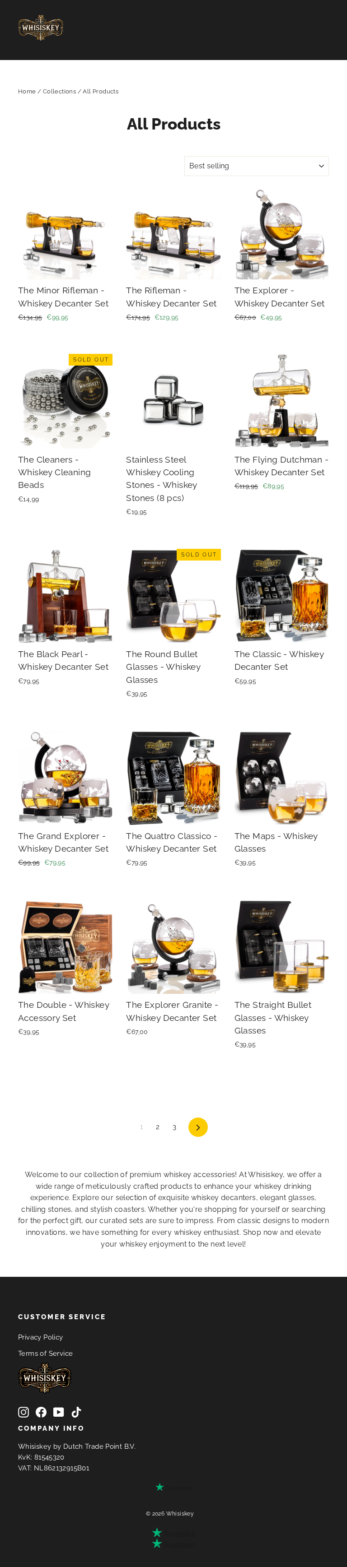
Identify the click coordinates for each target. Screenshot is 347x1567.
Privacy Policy (40, 1337)
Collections (59, 91)
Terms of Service (45, 1353)
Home (27, 91)
